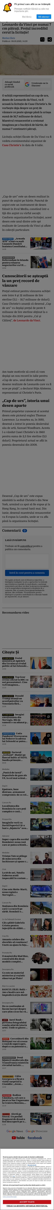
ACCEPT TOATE (27, 1202)
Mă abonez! (43, 16)
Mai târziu (26, 16)
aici (14, 1176)
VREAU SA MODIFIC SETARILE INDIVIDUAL (27, 1206)
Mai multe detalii (32, 1165)
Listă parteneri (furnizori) (9, 1197)
